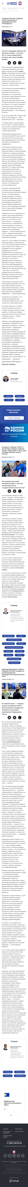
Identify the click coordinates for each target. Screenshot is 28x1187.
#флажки (21, 643)
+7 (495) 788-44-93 (14, 1143)
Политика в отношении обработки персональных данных (14, 1171)
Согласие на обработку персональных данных (14, 1173)
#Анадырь (8, 651)
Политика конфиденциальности (14, 1169)
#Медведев (8, 1072)
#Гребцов (19, 651)
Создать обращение (14, 418)
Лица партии (18, 1129)
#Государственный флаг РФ (14, 647)
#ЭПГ (8, 400)
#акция (21, 636)
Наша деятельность (13, 8)
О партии (5, 1129)
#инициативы (19, 1072)
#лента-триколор (8, 643)
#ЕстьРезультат (20, 1075)
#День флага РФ (8, 636)
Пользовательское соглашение (14, 1167)
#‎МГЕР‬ (19, 655)
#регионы (19, 396)
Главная (4, 8)
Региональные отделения (7, 1132)
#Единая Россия (14, 662)
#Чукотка (8, 655)
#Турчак (8, 396)
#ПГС (19, 400)
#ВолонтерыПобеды (14, 658)
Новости (22, 8)
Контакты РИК (19, 1131)
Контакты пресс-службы (7, 1136)
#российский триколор (14, 639)
